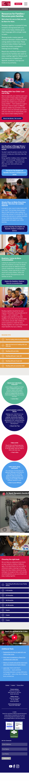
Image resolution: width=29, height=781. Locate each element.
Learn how (6, 668)
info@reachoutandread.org (14, 704)
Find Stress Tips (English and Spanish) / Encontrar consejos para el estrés (14, 172)
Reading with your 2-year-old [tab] (14, 361)
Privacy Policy (20, 685)
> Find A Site (14, 452)
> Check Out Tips (14, 426)
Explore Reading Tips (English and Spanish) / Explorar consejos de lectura (14, 228)
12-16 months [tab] (9, 595)
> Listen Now (14, 399)
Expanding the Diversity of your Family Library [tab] (16, 584)
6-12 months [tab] (9, 590)
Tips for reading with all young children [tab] (16, 339)
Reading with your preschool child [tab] (15, 365)
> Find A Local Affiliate (14, 482)
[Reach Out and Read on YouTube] (11, 766)
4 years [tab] (8, 615)
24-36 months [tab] (10, 605)
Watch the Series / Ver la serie (12, 118)
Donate (18, 4)
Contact (7, 685)
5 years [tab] (8, 620)
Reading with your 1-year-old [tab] (14, 356)
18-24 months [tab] (9, 600)
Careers (13, 685)
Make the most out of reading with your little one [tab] (16, 345)
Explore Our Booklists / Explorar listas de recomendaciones (14, 282)
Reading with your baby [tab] (12, 351)
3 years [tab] (8, 610)
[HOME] (6, 3)
